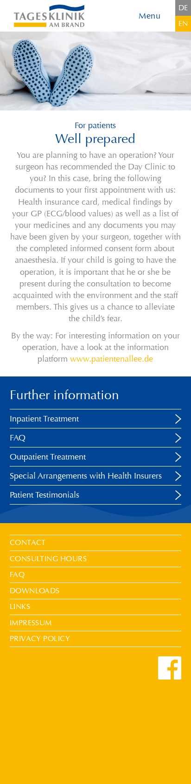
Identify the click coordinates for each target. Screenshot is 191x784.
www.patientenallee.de (111, 359)
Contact (28, 542)
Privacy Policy (40, 638)
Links (20, 606)
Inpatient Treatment (44, 419)
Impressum (31, 622)
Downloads (35, 590)
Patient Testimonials (44, 495)
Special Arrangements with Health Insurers (86, 476)
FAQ (17, 438)
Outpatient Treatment (48, 457)
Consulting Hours (48, 558)
